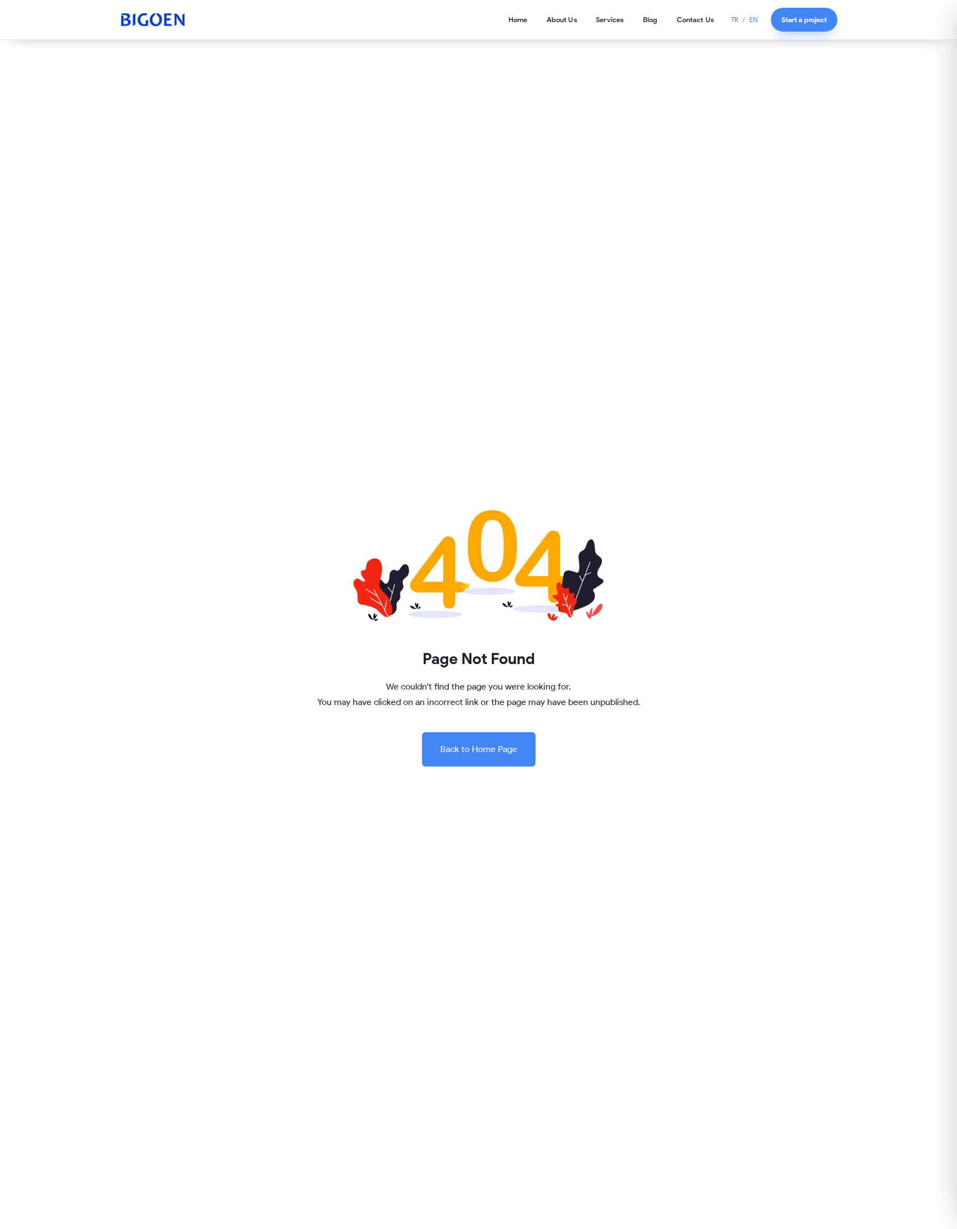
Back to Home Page (478, 749)
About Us (562, 19)
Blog (650, 19)
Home (518, 19)
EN (753, 20)
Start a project (804, 19)
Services (610, 19)
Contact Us (695, 19)
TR (734, 20)
